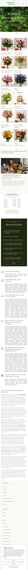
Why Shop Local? (7, 529)
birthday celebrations (6, 450)
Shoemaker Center (12, 384)
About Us (5, 504)
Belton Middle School (21, 333)
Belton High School (18, 331)
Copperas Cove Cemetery (16, 303)
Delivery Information (7, 532)
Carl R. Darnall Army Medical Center (18, 286)
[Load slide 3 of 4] (15, 33)
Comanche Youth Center (11, 380)
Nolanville (7, 276)
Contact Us (5, 526)
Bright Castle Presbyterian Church (14, 359)
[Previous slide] (9, 33)
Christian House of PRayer (15, 365)
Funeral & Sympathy (7, 498)
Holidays (5, 489)
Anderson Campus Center (20, 329)
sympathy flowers (14, 429)
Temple (15, 276)
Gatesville (7, 275)
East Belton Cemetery (17, 304)
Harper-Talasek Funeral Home (19, 307)
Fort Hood (24, 273)
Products (5, 495)
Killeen (25, 275)
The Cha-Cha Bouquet (6, 90)
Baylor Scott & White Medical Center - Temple (16, 283)
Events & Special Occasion (9, 501)
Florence (19, 273)
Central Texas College (14, 341)
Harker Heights (14, 275)
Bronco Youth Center (10, 379)
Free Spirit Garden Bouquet (18, 127)
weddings (23, 449)
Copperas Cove (12, 273)
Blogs (4, 515)
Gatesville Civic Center (16, 381)
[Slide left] (11, 190)
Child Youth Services (21, 379)
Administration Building (14, 327)
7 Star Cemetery (9, 299)
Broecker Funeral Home (14, 300)
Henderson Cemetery (10, 308)
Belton (6, 273)
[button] (20, 3)
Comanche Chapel (17, 371)
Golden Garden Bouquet (7, 108)
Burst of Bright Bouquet (7, 145)
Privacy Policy (6, 535)
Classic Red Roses (5, 72)
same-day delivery (21, 425)
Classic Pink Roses (5, 54)
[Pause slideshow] (26, 33)
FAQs (4, 523)
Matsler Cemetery (14, 315)
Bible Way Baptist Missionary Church (17, 357)
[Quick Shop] (17, 3)
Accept (13, 560)
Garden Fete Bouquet (19, 145)
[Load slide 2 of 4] (13, 33)
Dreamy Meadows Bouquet (5, 127)
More (14, 263)
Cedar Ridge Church (18, 361)
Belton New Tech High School (12, 334)
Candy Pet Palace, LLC (18, 360)
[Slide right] (16, 190)
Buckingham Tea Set (19, 108)
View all (2, 155)
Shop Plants (14, 24)
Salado (11, 276)
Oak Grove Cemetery (15, 317)
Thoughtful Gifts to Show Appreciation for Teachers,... (11, 176)
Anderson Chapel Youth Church (16, 354)
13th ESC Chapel (9, 353)
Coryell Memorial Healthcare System (14, 288)
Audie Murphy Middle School (13, 330)
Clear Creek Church (14, 370)
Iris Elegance (17, 90)
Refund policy (6, 538)
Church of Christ (17, 367)
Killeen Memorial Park (16, 314)
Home (4, 486)
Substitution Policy (7, 541)
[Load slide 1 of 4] (11, 33)
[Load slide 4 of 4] (16, 33)
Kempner (21, 275)
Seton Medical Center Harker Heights (16, 292)
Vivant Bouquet (18, 54)
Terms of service (6, 544)
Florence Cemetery (14, 306)
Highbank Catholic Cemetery (16, 310)
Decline (13, 563)
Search (4, 512)
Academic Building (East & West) (13, 326)
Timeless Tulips (18, 72)
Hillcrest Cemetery (16, 311)
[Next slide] (18, 33)
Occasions (5, 492)
